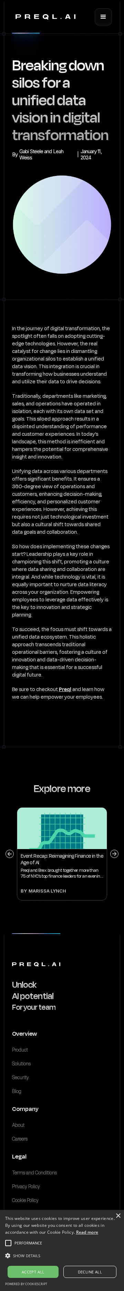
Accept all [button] (33, 1271)
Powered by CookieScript (26, 1284)
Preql (65, 689)
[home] (43, 17)
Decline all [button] (90, 1271)
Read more (87, 1232)
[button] (103, 17)
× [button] (118, 1216)
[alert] (62, 1250)
